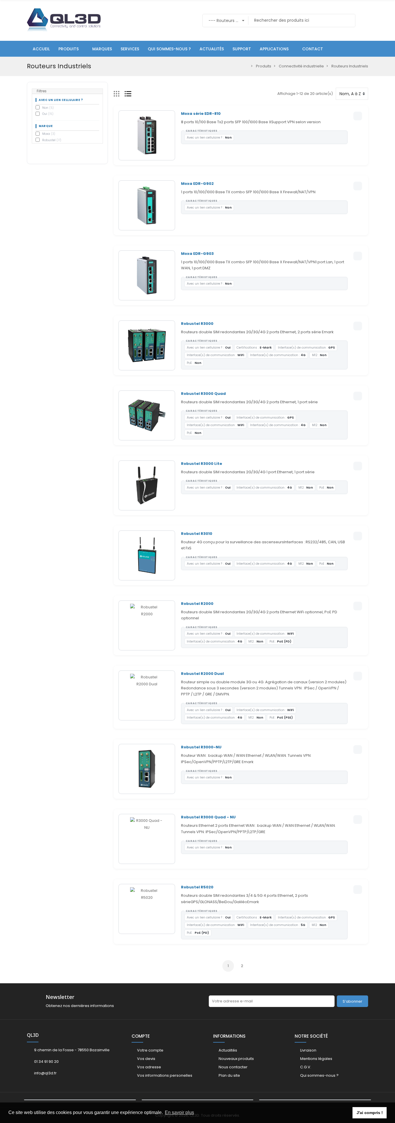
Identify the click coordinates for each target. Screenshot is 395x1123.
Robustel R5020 (197, 887)
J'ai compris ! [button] (370, 1112)
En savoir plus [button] (179, 1112)
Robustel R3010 (196, 533)
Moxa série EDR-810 (201, 113)
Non (48, 108)
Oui (47, 114)
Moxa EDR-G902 (197, 183)
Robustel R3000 (197, 323)
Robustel (51, 140)
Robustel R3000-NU (201, 747)
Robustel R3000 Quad (203, 393)
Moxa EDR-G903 (197, 253)
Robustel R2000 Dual (202, 673)
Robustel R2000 (197, 603)
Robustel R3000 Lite (201, 463)
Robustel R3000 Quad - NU (208, 817)
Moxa (48, 134)
